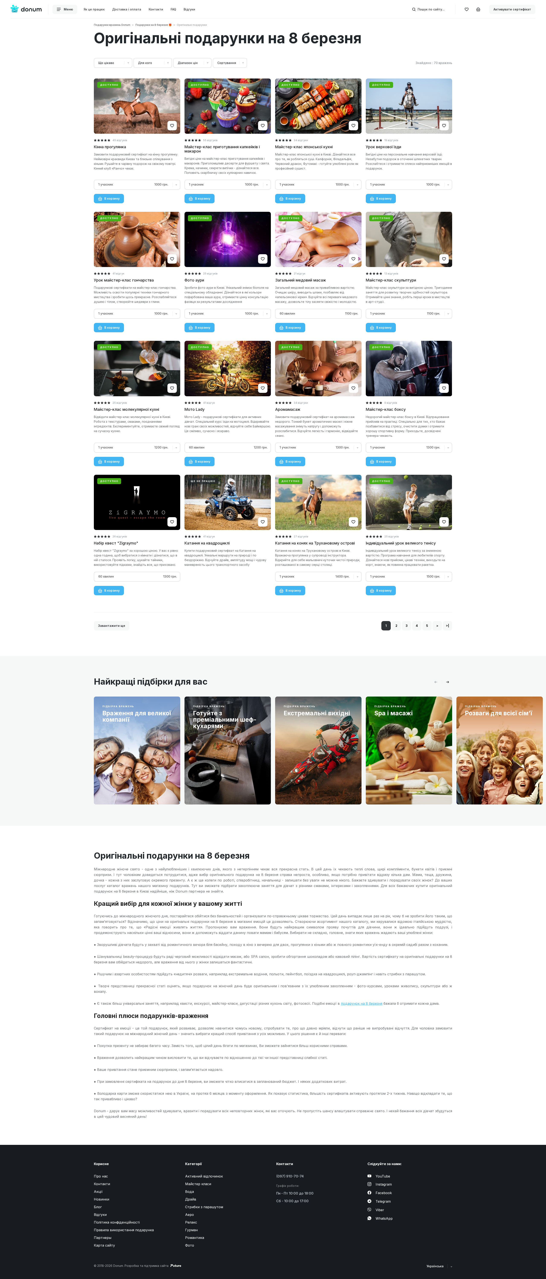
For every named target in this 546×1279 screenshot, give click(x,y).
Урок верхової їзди (383, 147)
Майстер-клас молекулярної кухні (126, 409)
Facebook (384, 1193)
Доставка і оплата (126, 9)
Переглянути (117, 791)
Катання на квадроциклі (207, 543)
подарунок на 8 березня (361, 1003)
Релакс (191, 1222)
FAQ (173, 9)
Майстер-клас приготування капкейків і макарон (222, 149)
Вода (189, 1191)
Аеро (189, 1214)
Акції (98, 1191)
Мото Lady (194, 409)
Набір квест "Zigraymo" (116, 543)
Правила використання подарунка (124, 1230)
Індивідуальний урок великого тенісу (401, 543)
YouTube (383, 1176)
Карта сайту (104, 1245)
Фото (189, 1245)
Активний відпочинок (204, 1176)
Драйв (190, 1199)
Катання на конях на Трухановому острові (315, 543)
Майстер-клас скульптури (391, 280)
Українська (435, 1266)
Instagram (384, 1184)
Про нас (101, 1176)
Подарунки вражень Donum (112, 24)
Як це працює (94, 9)
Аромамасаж (287, 409)
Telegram (383, 1201)
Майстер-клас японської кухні (304, 147)
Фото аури (194, 280)
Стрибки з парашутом (204, 1207)
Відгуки (189, 9)
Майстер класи (198, 1184)
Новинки (101, 1199)
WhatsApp (384, 1218)
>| (447, 625)
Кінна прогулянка (110, 147)
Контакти (156, 9)
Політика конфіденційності (117, 1222)
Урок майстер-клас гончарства (124, 280)
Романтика (194, 1237)
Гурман (191, 1230)
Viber (380, 1210)
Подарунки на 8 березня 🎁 (153, 24)
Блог (98, 1207)
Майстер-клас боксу (386, 409)
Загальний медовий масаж (300, 280)
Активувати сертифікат (512, 9)
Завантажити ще (111, 625)
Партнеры (102, 1237)
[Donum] (26, 9)
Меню (68, 9)
